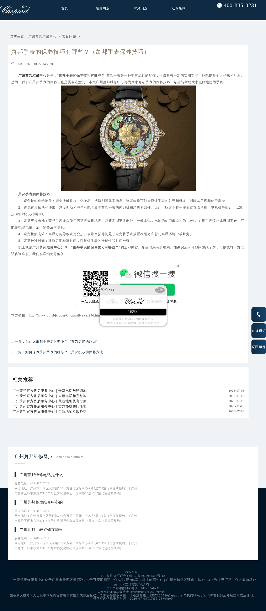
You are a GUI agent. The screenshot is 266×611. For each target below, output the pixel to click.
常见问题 (141, 8)
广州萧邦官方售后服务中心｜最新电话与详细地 (49, 390)
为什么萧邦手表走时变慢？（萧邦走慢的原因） (62, 341)
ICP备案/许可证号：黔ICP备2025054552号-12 (133, 575)
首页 (64, 8)
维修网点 (103, 8)
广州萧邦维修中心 (42, 36)
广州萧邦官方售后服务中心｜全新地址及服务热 (49, 411)
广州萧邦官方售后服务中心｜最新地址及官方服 (49, 401)
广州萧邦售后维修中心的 (41, 502)
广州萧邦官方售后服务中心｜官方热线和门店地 (49, 406)
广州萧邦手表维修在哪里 (41, 530)
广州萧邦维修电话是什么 (41, 475)
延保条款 (179, 8)
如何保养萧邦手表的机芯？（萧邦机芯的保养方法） (66, 352)
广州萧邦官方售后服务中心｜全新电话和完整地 (49, 396)
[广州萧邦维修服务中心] (6, 10)
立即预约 (133, 312)
